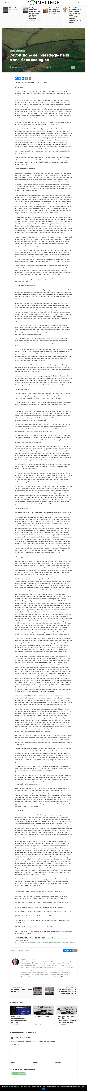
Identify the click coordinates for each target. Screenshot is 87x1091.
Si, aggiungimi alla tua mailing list (24, 1069)
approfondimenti (21, 50)
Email (35, 1062)
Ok (43, 1088)
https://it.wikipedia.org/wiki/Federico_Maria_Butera (38, 976)
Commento (15, 1044)
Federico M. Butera (17, 67)
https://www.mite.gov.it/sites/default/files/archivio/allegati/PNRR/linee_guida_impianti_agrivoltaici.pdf (45, 942)
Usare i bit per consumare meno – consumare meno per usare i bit (19, 1019)
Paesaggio (13, 950)
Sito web (58, 1062)
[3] (71, 217)
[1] (45, 175)
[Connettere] (43, 2)
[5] (26, 265)
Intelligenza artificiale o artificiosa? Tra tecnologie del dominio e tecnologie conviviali (67, 1019)
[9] (27, 748)
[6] (37, 325)
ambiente (12, 50)
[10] (29, 790)
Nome (13, 1062)
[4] (66, 250)
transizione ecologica (24, 950)
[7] (35, 446)
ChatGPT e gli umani (41, 1017)
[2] (20, 190)
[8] (54, 493)
